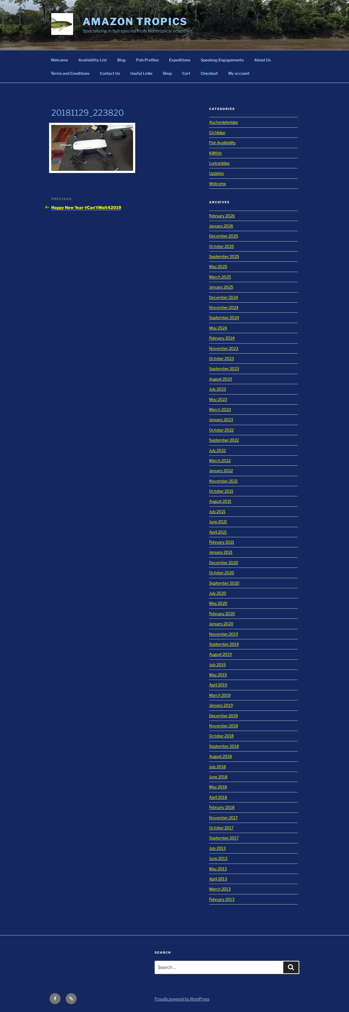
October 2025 (221, 246)
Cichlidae (217, 132)
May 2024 (218, 328)
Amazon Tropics (135, 22)
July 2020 (217, 593)
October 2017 (221, 827)
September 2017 (224, 837)
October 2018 (221, 735)
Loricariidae (219, 163)
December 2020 (223, 562)
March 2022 (220, 460)
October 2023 (221, 358)
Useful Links (141, 73)
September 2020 (224, 583)
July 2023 (217, 389)
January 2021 (221, 552)
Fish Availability (222, 142)
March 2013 (220, 888)
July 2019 (217, 664)
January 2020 (221, 623)
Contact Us (110, 73)
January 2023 (221, 419)
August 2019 (220, 654)
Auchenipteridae (223, 122)
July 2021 (217, 511)
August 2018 (220, 756)
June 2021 (218, 521)
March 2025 (220, 276)
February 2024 (222, 338)
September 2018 (224, 746)
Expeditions (179, 60)
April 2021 (218, 532)
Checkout (209, 73)
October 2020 (221, 572)
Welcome (59, 60)
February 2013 (221, 899)
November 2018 (223, 725)
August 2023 (220, 379)
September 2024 (224, 317)
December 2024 (223, 297)
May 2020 (218, 603)
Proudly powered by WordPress (182, 998)
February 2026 (222, 215)
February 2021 (221, 542)
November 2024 (223, 307)
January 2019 (221, 705)
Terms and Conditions (70, 73)
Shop (167, 73)
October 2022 (221, 430)
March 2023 (220, 409)
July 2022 (217, 450)
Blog (121, 60)
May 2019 (218, 674)
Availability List (92, 60)
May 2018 (218, 786)
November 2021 (223, 481)
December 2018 (223, 715)
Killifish (215, 153)
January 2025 (221, 287)
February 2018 (221, 807)
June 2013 (218, 858)
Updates (216, 173)
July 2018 (217, 766)
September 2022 (224, 440)
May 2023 (218, 399)
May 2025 (218, 266)
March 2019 (220, 695)
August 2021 (220, 501)
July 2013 (217, 848)
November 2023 (223, 348)
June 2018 (218, 776)
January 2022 (221, 470)
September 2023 (224, 368)
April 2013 (218, 878)
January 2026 (221, 225)
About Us (262, 60)
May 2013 (218, 868)
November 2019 (223, 634)
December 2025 (223, 236)
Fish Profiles (147, 60)
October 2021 (221, 491)
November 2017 (223, 817)
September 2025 (224, 256)
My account (238, 73)
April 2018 (218, 797)
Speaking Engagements (222, 60)
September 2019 (224, 644)
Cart (186, 73)
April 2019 (218, 684)
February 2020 (222, 613)
